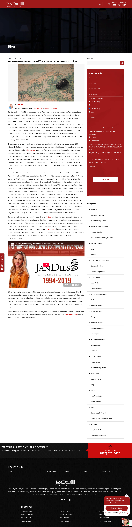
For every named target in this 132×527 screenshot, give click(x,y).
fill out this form (71, 315)
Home (37, 4)
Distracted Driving (97, 215)
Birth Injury (94, 300)
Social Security (96, 345)
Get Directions (26, 518)
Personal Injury (38, 108)
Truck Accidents (96, 289)
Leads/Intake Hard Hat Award (101, 419)
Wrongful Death (96, 243)
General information (98, 339)
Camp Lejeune (96, 317)
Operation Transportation (100, 260)
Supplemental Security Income (102, 238)
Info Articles (95, 373)
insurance (31, 150)
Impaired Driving (96, 306)
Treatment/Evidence (98, 436)
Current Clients (64, 4)
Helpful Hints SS (96, 396)
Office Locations (84, 4)
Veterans (94, 209)
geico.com (52, 229)
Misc (55, 108)
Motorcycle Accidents (98, 294)
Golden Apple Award (98, 413)
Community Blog (97, 266)
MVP (92, 407)
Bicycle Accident (97, 311)
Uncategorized (96, 334)
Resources (73, 4)
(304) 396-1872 (65, 521)
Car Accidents (96, 356)
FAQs (93, 390)
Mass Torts (95, 283)
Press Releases (96, 402)
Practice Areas (53, 4)
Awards (93, 255)
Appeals (94, 424)
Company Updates (97, 328)
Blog (92, 385)
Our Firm (43, 4)
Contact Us (94, 4)
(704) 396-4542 (27, 521)
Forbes (48, 217)
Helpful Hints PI (49, 108)
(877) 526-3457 (110, 452)
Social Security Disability (99, 226)
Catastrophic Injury (97, 277)
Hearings (94, 351)
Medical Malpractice (98, 272)
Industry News (96, 379)
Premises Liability (97, 323)
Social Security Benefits (99, 221)
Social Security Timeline (99, 368)
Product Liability (96, 232)
